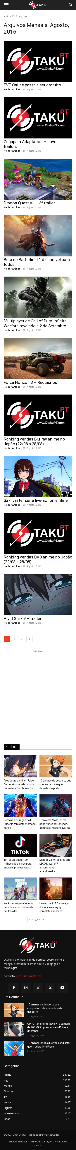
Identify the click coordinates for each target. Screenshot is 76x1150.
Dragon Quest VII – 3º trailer (29, 203)
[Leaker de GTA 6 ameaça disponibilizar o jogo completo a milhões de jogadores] (55, 889)
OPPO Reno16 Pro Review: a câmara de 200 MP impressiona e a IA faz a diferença (48, 1027)
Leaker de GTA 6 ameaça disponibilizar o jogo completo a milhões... (54, 907)
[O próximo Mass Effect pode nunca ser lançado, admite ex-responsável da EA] (55, 805)
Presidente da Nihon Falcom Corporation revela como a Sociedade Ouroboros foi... (20, 784)
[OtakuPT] (37, 5)
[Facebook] (13, 988)
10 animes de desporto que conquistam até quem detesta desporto (55, 784)
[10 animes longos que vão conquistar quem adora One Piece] (14, 1048)
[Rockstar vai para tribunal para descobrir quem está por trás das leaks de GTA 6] (20, 889)
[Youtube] (62, 988)
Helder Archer (12, 89)
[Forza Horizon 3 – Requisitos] (38, 358)
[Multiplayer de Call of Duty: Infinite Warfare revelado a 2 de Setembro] (38, 297)
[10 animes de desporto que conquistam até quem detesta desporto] (55, 766)
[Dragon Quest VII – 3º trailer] (38, 179)
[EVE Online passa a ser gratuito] (38, 61)
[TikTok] (38, 988)
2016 (14, 16)
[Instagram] (26, 988)
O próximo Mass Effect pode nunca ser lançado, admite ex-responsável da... (55, 824)
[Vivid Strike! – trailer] (38, 594)
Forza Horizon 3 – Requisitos (30, 382)
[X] (50, 988)
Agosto (23, 16)
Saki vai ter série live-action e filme (36, 500)
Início (6, 16)
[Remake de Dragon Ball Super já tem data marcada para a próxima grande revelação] (20, 805)
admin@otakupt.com (28, 976)
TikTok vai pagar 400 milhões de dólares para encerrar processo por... (18, 863)
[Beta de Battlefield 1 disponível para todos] (38, 235)
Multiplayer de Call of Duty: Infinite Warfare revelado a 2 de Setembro (35, 323)
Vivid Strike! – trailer (23, 618)
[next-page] (29, 639)
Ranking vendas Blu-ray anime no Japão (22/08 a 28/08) (34, 441)
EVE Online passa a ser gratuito (32, 85)
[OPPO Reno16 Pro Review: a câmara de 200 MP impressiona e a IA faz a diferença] (14, 1029)
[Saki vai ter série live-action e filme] (38, 476)
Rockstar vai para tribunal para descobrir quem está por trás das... (19, 907)
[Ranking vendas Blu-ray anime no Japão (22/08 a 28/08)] (38, 415)
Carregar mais (36, 919)
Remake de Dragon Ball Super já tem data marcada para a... (20, 824)
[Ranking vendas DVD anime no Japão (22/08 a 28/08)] (38, 533)
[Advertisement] (38, 691)
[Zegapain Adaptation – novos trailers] (38, 117)
